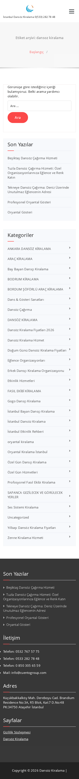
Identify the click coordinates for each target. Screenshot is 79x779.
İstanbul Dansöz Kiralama (27, 421)
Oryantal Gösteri (20, 212)
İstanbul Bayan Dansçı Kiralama (31, 411)
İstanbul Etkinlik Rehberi (26, 431)
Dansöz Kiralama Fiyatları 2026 (31, 330)
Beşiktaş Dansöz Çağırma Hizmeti (32, 158)
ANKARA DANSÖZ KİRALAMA (29, 249)
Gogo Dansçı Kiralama (24, 401)
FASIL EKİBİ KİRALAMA (24, 391)
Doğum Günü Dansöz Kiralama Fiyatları (37, 350)
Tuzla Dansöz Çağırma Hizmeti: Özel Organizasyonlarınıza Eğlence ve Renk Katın (36, 172)
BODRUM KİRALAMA (23, 279)
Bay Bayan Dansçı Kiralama (28, 269)
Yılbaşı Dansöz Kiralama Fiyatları (32, 527)
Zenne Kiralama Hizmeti (25, 538)
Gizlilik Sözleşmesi (17, 732)
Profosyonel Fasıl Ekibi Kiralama (31, 482)
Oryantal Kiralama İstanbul (27, 452)
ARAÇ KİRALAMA (20, 259)
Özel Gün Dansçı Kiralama (27, 462)
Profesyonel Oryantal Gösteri (29, 202)
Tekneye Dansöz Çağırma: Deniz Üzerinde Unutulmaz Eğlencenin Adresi (38, 189)
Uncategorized (18, 517)
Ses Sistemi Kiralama (23, 507)
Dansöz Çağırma (20, 309)
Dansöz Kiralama (15, 739)
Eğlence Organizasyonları (26, 360)
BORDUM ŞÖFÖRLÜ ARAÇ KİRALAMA (35, 289)
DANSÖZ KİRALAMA (22, 320)
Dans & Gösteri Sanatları (26, 299)
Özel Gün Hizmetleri (23, 472)
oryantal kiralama (21, 442)
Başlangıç (36, 52)
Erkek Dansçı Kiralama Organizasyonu (36, 371)
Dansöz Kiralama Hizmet (26, 340)
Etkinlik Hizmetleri (21, 381)
